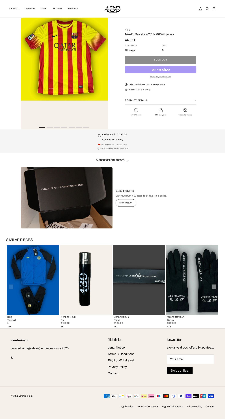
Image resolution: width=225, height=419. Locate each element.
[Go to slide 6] (79, 127)
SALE (44, 9)
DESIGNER (30, 9)
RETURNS (57, 9)
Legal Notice (116, 347)
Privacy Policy (117, 366)
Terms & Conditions (121, 354)
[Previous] (11, 286)
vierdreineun (26, 396)
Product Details (136, 100)
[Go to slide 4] (64, 127)
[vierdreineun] (112, 8)
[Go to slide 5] (72, 127)
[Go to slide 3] (57, 127)
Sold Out (160, 60)
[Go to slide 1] (42, 127)
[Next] (214, 286)
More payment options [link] (160, 77)
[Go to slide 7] (86, 127)
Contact (113, 373)
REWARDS (73, 9)
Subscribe (180, 370)
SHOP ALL (14, 9)
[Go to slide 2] (50, 127)
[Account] (199, 9)
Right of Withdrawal (121, 360)
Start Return (125, 203)
